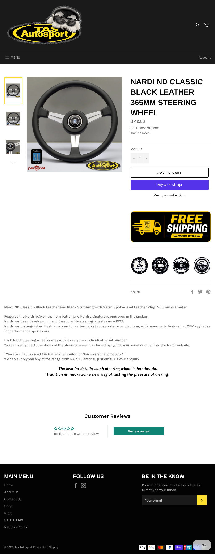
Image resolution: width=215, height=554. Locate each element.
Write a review (139, 431)
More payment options (169, 195)
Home (9, 485)
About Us (11, 492)
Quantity (136, 148)
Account (205, 57)
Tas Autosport (23, 547)
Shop (8, 506)
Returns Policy (15, 527)
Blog (8, 513)
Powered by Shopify (45, 547)
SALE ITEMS (13, 520)
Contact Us (13, 499)
